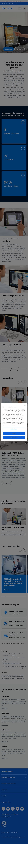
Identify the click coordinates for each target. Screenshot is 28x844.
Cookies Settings (14, 429)
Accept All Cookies (14, 437)
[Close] (24, 405)
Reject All (14, 433)
